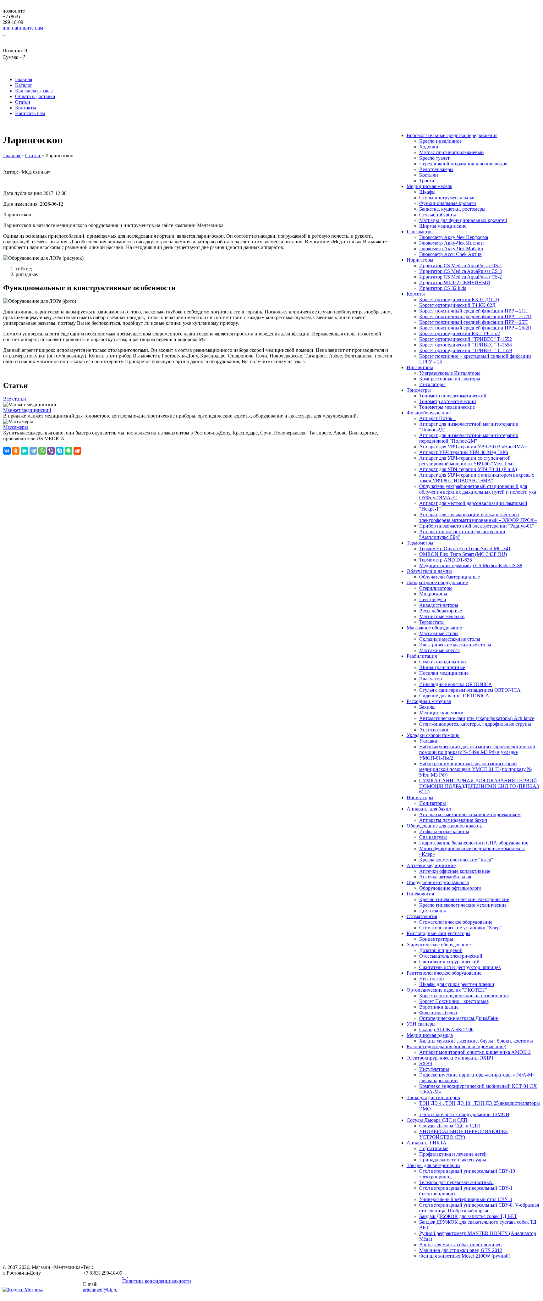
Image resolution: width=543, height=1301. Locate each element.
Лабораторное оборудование (437, 582)
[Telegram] (33, 451)
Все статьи (14, 398)
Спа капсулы (433, 837)
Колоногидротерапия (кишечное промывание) (456, 1046)
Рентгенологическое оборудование (444, 973)
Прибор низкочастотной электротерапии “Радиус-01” (476, 526)
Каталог (23, 85)
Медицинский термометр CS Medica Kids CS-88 (470, 565)
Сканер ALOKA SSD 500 (446, 1029)
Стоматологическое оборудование (455, 922)
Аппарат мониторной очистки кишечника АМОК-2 (475, 1052)
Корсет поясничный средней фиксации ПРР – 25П (473, 322)
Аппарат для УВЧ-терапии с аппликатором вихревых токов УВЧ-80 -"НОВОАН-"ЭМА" (476, 477)
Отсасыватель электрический (450, 956)
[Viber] (51, 451)
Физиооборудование (429, 412)
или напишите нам (23, 27)
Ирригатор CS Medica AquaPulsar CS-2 (460, 277)
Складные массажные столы (449, 639)
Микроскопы (433, 593)
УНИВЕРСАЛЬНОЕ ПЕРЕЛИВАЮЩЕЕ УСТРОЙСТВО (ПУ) (463, 1134)
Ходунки (428, 146)
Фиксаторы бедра (438, 1012)
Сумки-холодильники (442, 661)
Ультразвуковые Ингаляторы (449, 373)
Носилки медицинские (444, 673)
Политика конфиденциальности (156, 1281)
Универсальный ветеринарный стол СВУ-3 (465, 1199)
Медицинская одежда (430, 1035)
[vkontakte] (122, 1275)
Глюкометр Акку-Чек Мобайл (451, 248)
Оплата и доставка (35, 96)
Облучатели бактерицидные (449, 576)
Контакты (25, 107)
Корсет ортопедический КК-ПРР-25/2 (459, 333)
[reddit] (77, 451)
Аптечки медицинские (431, 865)
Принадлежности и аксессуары (452, 1159)
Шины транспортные (442, 667)
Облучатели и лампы (429, 571)
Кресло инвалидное (440, 141)
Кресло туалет (434, 158)
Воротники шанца (438, 1007)
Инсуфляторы (434, 1069)
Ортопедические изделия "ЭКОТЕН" (447, 990)
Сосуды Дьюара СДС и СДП (437, 1120)
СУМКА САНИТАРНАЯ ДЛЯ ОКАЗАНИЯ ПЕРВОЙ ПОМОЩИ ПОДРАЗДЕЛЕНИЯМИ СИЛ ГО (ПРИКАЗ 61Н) (479, 786)
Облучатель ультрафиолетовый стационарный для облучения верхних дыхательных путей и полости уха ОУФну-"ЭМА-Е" (477, 492)
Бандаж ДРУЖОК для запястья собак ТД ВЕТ (468, 1216)
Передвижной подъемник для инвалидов (463, 163)
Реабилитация (422, 656)
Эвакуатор (430, 678)
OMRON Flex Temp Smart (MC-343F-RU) (463, 554)
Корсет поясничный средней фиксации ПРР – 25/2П (475, 327)
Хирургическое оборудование (439, 944)
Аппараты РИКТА (427, 1142)
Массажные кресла (439, 650)
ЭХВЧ (425, 1063)
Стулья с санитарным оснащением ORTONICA (470, 690)
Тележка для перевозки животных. (456, 1182)
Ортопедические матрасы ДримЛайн (459, 1018)
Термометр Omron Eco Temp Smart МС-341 (465, 548)
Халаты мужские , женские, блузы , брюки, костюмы (476, 1041)
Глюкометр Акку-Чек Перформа (453, 237)
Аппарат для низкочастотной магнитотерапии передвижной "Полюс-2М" (468, 438)
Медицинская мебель (429, 186)
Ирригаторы (420, 260)
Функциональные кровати (447, 203)
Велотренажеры (436, 169)
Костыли (428, 175)
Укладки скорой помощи (433, 735)
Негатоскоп (431, 978)
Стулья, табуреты (437, 214)
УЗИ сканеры (421, 1024)
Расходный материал (429, 701)
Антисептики (433, 729)
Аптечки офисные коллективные (454, 871)
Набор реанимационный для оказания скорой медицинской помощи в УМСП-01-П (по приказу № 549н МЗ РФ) (475, 769)
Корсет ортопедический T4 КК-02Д (457, 305)
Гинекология (420, 893)
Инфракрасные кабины (444, 831)
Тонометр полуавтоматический (452, 395)
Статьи (22, 102)
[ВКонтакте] (7, 451)
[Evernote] (68, 451)
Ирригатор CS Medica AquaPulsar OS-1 (460, 265)
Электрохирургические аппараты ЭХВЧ (450, 1057)
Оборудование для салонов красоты (445, 825)
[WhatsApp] (42, 451)
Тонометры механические (447, 407)
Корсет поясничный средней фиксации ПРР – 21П (473, 310)
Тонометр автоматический (447, 401)
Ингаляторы (420, 367)
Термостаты (432, 622)
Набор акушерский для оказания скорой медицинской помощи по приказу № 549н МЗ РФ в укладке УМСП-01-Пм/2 (477, 752)
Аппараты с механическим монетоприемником (470, 814)
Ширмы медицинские (442, 226)
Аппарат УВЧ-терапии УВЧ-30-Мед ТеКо (463, 452)
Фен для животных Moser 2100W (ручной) (464, 1256)
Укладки (428, 741)
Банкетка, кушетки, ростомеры (452, 209)
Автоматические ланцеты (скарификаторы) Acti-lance (476, 718)
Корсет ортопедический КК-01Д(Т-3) (459, 299)
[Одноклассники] (15, 451)
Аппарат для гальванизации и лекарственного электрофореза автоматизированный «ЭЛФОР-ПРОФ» (478, 517)
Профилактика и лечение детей (453, 1154)
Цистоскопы (432, 910)
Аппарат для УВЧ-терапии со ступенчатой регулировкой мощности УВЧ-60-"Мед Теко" (467, 460)
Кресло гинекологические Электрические (464, 899)
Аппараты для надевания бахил (453, 820)
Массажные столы (438, 633)
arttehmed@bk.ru (100, 1290)
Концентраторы (436, 939)
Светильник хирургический (449, 961)
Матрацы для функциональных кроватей (463, 220)
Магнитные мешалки (442, 616)
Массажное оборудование (434, 627)
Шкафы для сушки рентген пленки (456, 984)
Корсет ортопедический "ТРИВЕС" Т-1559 (465, 350)
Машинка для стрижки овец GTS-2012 (460, 1250)
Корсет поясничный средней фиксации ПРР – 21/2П (475, 316)
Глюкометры (420, 231)
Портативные (433, 1148)
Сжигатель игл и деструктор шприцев (460, 967)
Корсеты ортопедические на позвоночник (464, 995)
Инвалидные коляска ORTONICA (455, 684)
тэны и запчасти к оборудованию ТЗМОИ (464, 1114)
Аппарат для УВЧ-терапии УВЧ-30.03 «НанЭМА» (473, 446)
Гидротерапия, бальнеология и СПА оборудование (473, 842)
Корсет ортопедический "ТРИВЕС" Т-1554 (465, 344)
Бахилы (427, 707)
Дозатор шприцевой (441, 950)
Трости (426, 180)
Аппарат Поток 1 (437, 418)
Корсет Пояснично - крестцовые (454, 1001)
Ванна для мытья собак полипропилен (460, 1244)
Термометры (420, 542)
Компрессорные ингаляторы (449, 378)
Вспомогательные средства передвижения (452, 135)
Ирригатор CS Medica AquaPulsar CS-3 (460, 271)
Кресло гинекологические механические (463, 905)
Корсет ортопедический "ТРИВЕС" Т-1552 (465, 339)
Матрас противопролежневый (451, 152)
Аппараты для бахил (429, 808)
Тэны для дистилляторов (433, 1097)
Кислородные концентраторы (438, 933)
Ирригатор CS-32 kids (442, 288)
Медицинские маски (441, 712)
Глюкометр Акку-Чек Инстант (451, 243)
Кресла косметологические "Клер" (456, 859)
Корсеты (416, 293)
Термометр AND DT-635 (445, 559)
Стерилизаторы (435, 588)
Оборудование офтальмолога (438, 882)
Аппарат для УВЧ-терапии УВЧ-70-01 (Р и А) (468, 469)
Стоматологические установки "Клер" (460, 927)
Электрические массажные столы (455, 644)
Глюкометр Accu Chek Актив (450, 254)
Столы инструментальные (447, 197)
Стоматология (422, 916)
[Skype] (59, 451)
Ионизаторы (420, 797)
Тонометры (419, 390)
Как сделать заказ (33, 90)
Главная (23, 79)
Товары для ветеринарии (433, 1165)
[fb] (125, 1275)
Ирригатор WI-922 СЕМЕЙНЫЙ (454, 282)
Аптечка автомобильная (445, 876)
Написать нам (30, 113)
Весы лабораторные (440, 610)
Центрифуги (432, 599)
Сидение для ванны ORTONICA (454, 695)
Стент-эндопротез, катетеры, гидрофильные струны (475, 724)
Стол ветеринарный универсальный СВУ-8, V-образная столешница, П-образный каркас (479, 1207)
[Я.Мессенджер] (24, 451)
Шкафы (427, 192)
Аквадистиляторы (438, 605)
